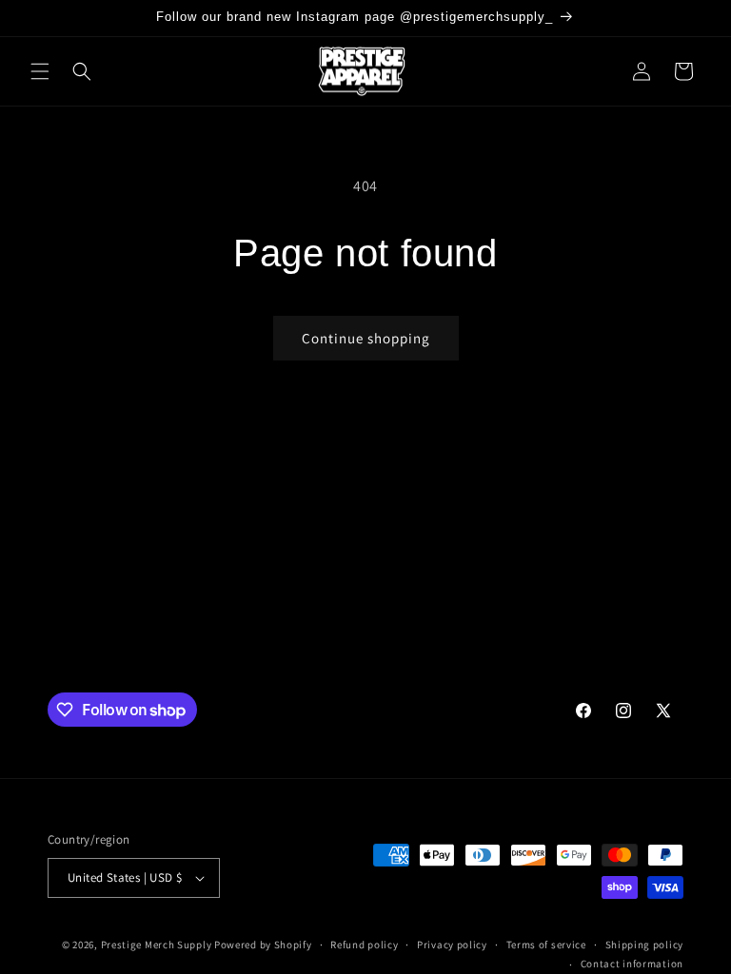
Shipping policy (644, 944)
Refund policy (364, 944)
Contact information (632, 963)
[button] (40, 71)
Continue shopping (366, 338)
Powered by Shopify (263, 944)
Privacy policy (452, 944)
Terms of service (546, 944)
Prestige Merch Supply (156, 944)
